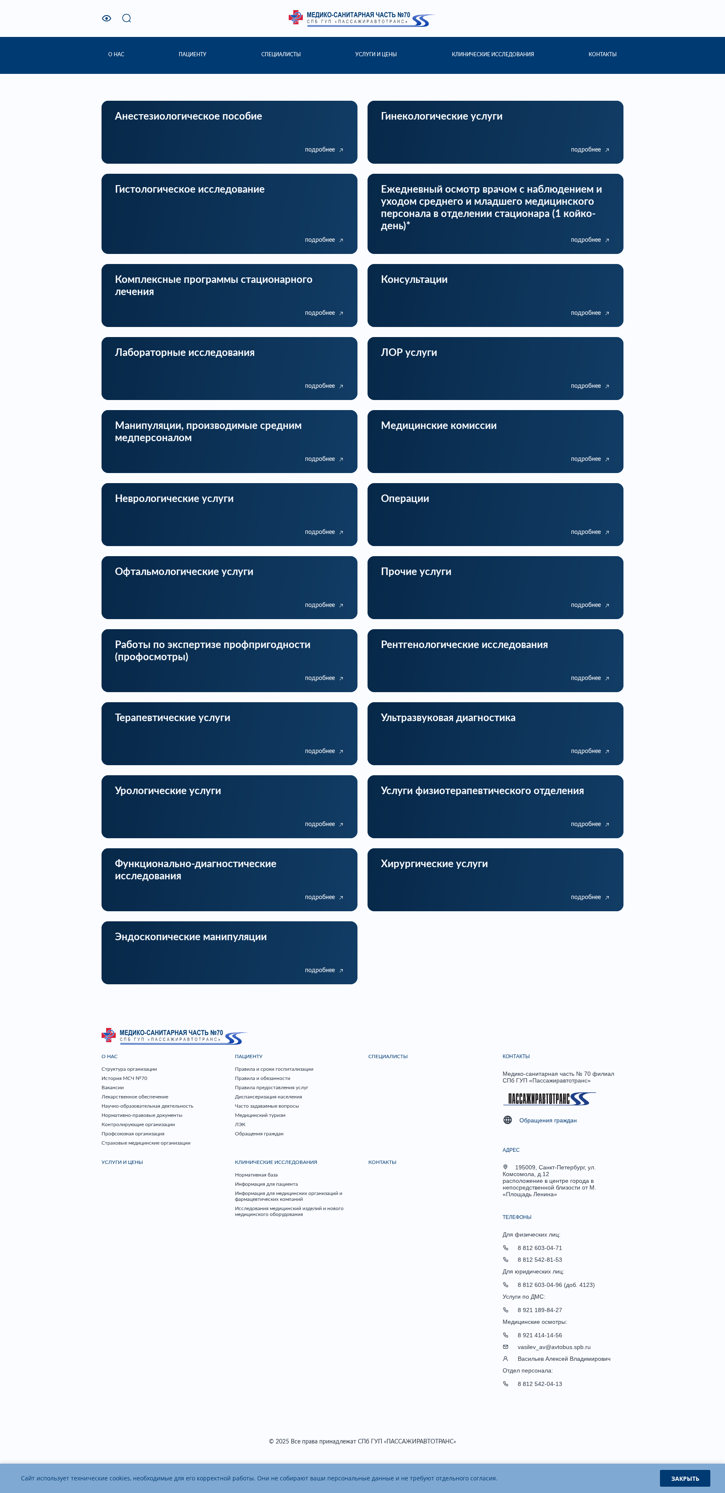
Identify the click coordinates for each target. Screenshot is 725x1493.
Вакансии (113, 1087)
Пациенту (249, 1056)
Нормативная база (256, 1174)
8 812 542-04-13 (540, 1384)
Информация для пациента (266, 1184)
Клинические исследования (276, 1162)
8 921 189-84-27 (540, 1310)
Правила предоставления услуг (271, 1087)
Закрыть (685, 1479)
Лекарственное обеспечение (135, 1096)
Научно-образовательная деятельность (147, 1106)
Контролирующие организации (138, 1124)
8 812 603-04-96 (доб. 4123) (556, 1284)
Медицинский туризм (260, 1115)
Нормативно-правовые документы (142, 1115)
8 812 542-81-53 (540, 1259)
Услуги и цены (122, 1162)
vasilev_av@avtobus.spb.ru (554, 1347)
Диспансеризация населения (268, 1096)
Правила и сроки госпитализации (274, 1069)
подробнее (320, 150)
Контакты (382, 1162)
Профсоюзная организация (133, 1133)
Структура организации (129, 1069)
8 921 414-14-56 (540, 1335)
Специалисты (388, 1056)
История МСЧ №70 (124, 1078)
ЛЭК (240, 1124)
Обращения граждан (259, 1133)
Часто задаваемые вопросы (267, 1106)
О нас (109, 1056)
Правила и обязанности (262, 1078)
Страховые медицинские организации (146, 1142)
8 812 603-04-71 (540, 1248)
